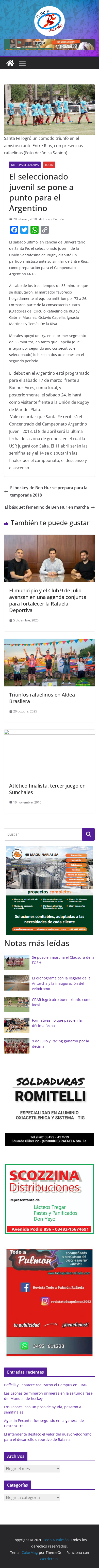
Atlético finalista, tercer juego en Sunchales (47, 789)
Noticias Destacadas (25, 165)
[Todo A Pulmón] (10, 63)
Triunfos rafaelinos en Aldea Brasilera (42, 698)
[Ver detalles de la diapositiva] (49, 44)
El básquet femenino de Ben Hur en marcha (47, 507)
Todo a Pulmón (53, 219)
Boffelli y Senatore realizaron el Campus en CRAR (46, 1384)
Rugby (49, 165)
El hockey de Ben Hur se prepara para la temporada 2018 (48, 491)
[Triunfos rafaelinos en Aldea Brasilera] (49, 642)
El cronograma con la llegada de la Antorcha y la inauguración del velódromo (61, 983)
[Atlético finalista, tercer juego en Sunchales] (49, 733)
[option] (49, 890)
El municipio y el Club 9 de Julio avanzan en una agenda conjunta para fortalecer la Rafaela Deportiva (47, 600)
